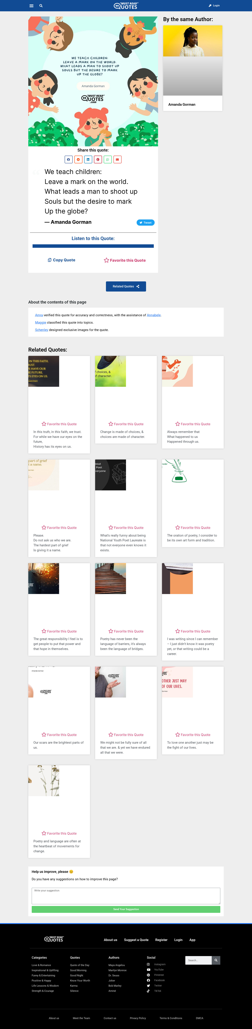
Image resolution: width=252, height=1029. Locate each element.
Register (161, 940)
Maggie (40, 322)
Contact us (110, 1018)
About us (110, 940)
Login (178, 940)
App (192, 940)
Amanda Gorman (181, 104)
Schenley (41, 330)
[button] (31, 5)
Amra (39, 315)
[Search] (216, 960)
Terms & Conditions (171, 1018)
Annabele (154, 315)
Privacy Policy (138, 1018)
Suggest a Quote (136, 940)
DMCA (199, 1018)
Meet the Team (81, 1018)
